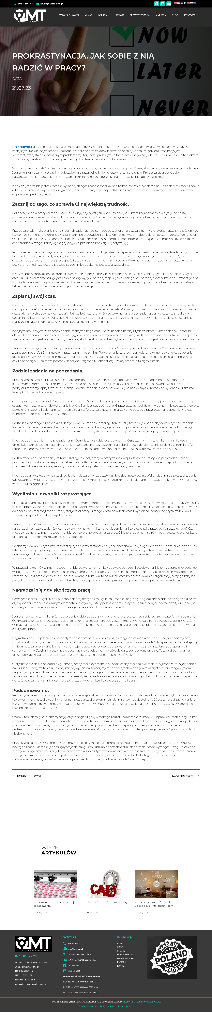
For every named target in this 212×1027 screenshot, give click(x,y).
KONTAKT (189, 15)
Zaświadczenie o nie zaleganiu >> (30, 983)
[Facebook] (156, 3)
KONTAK (121, 965)
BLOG (175, 15)
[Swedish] (194, 3)
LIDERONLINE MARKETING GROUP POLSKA (142, 1001)
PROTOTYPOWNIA (140, 15)
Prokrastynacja (23, 146)
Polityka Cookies (108, 1006)
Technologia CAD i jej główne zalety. (105, 902)
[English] (178, 3)
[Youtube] (168, 3)
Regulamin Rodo (125, 1006)
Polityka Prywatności (88, 1006)
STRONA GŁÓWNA (69, 15)
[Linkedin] (162, 3)
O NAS (88, 15)
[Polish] (191, 3)
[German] (181, 3)
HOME (120, 943)
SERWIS (120, 15)
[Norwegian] (188, 3)
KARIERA (161, 15)
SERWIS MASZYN (125, 954)
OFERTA (102, 15)
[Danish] (175, 3)
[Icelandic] (185, 3)
